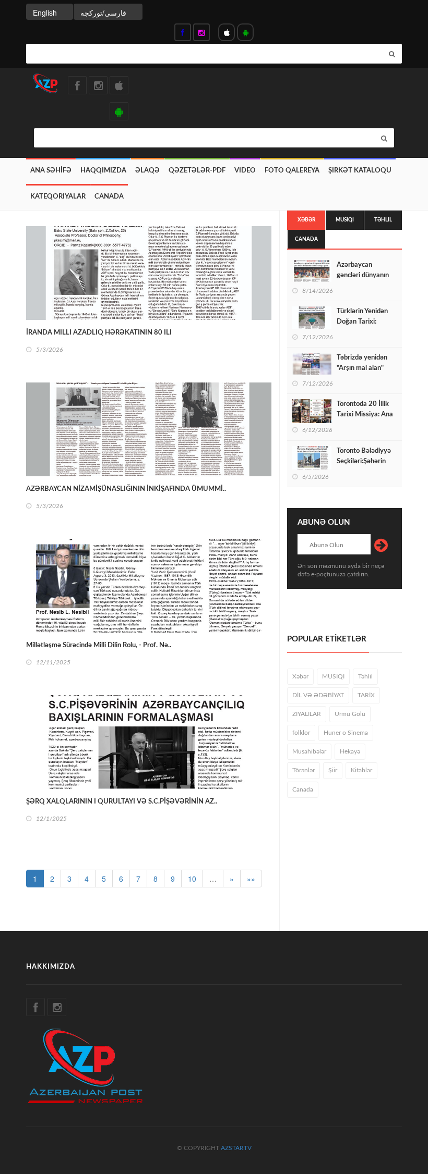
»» (251, 878)
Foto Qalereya (292, 170)
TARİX (366, 695)
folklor (301, 733)
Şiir (332, 770)
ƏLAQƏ (147, 170)
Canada (109, 196)
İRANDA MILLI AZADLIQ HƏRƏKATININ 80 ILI (99, 332)
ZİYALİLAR (306, 714)
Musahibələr (309, 751)
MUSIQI (345, 220)
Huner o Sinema (346, 733)
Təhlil (383, 220)
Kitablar (361, 770)
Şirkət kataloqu (359, 170)
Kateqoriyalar (58, 196)
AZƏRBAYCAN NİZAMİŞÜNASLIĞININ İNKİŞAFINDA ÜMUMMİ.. (126, 489)
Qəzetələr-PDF (197, 170)
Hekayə (350, 751)
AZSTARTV (236, 1148)
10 (192, 878)
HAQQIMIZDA (103, 170)
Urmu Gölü (350, 714)
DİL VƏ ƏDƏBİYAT (318, 695)
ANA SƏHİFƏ (51, 170)
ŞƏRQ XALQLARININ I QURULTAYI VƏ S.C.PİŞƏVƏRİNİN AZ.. (121, 801)
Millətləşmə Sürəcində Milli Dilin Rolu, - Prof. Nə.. (98, 645)
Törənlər (303, 770)
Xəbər (306, 220)
